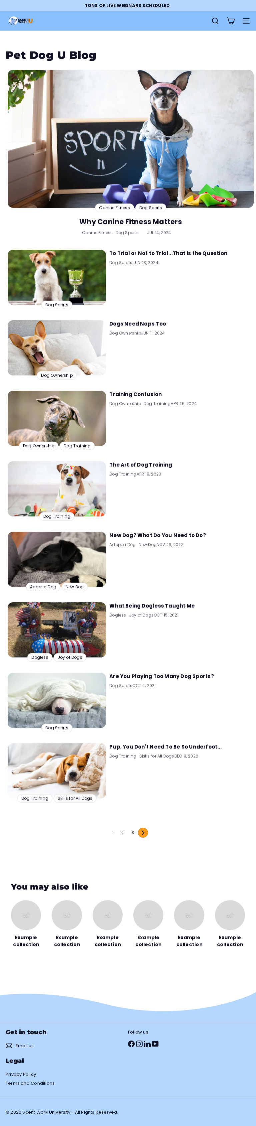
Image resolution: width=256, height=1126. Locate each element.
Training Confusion (135, 394)
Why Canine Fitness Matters (130, 221)
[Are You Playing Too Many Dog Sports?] (57, 700)
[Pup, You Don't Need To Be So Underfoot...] (57, 770)
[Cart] (230, 21)
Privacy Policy (21, 1074)
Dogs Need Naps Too (137, 323)
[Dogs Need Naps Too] (57, 347)
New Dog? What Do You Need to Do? (157, 535)
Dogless (117, 615)
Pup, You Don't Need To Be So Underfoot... (165, 746)
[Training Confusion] (57, 418)
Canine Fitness (97, 232)
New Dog (148, 544)
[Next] (143, 833)
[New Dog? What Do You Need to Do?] (57, 559)
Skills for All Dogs (156, 756)
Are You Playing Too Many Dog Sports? (161, 676)
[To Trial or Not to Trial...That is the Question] (57, 277)
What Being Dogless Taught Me (152, 605)
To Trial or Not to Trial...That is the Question (168, 253)
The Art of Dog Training (140, 464)
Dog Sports (127, 232)
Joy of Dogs (141, 615)
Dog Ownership (125, 333)
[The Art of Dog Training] (57, 488)
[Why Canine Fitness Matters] (131, 139)
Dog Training (157, 403)
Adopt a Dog (122, 544)
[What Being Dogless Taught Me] (57, 629)
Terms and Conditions (30, 1083)
